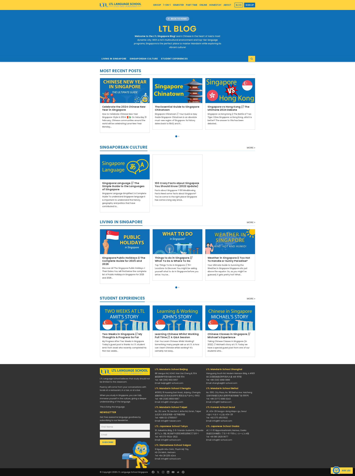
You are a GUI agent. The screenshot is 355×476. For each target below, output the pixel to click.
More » (251, 147)
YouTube (173, 472)
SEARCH (251, 59)
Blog (239, 5)
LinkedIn (168, 472)
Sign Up (250, 5)
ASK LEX (346, 470)
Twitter (158, 472)
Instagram (163, 472)
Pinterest (183, 472)
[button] (176, 136)
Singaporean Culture (144, 58)
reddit (178, 472)
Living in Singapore (114, 58)
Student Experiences (174, 58)
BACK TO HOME (179, 18)
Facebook (153, 472)
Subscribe (107, 442)
